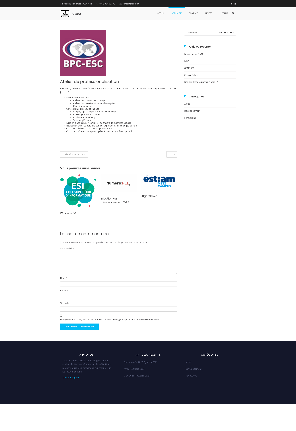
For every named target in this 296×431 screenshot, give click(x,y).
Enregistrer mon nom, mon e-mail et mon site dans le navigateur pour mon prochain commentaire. (109, 319)
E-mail (64, 290)
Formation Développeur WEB (157, 202)
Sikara (76, 14)
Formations (190, 117)
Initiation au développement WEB (74, 200)
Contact (193, 13)
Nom (63, 278)
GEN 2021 (189, 68)
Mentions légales (70, 377)
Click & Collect (191, 75)
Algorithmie (108, 196)
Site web (64, 303)
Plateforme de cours (75, 154)
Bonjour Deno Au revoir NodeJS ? (201, 81)
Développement (192, 110)
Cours (225, 13)
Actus (187, 103)
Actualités (177, 13)
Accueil (161, 13)
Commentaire (68, 248)
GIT (171, 154)
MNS (186, 61)
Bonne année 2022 (193, 54)
